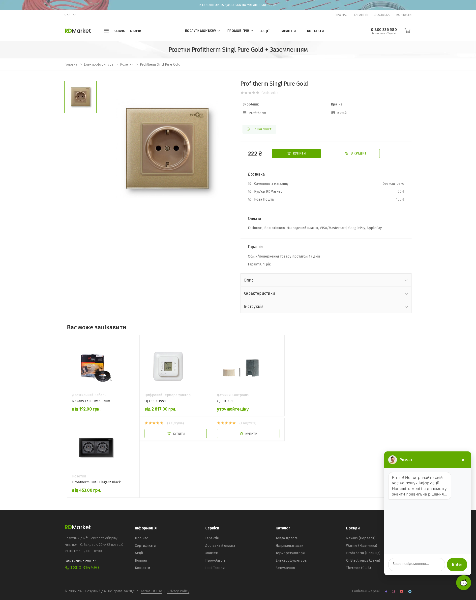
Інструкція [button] (253, 306)
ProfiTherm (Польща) (363, 553)
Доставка (381, 15)
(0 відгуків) (269, 92)
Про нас (340, 15)
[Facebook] (386, 591)
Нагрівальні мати (289, 546)
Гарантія (361, 15)
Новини (141, 560)
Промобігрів (215, 560)
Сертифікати (145, 546)
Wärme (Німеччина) (361, 546)
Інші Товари (215, 568)
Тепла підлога (287, 538)
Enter (457, 564)
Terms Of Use (151, 591)
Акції (265, 31)
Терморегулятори (290, 553)
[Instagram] (393, 591)
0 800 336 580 (84, 568)
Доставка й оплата (220, 546)
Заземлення (285, 568)
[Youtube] (401, 591)
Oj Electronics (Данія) (363, 560)
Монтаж (211, 553)
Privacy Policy (178, 591)
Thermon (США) (358, 568)
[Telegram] (410, 591)
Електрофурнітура (291, 560)
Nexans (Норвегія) (361, 538)
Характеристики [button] (259, 293)
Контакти (404, 15)
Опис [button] (248, 280)
